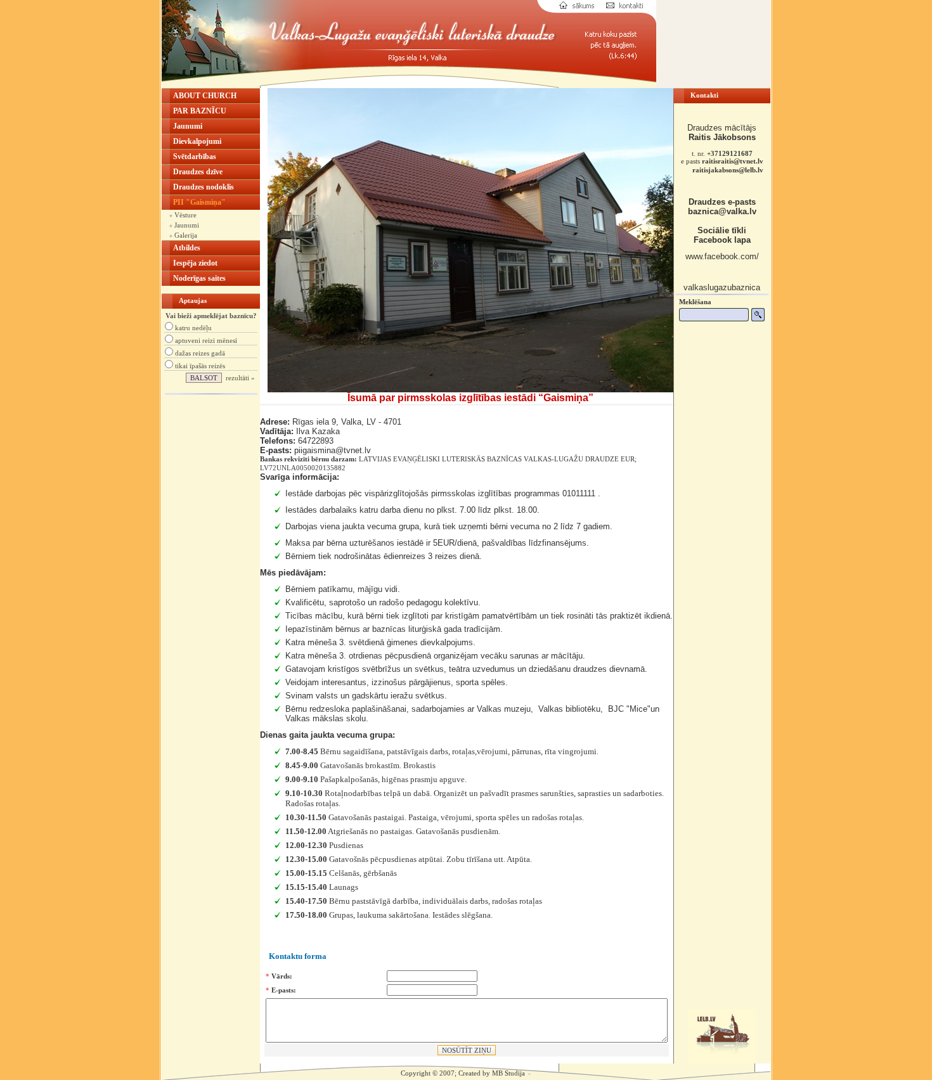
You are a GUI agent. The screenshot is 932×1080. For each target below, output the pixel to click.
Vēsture (184, 215)
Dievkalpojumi (197, 141)
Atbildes (186, 247)
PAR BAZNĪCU (199, 110)
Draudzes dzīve (198, 171)
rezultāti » (240, 378)
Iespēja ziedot (195, 263)
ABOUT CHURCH (204, 95)
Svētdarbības (194, 156)
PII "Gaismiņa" (199, 202)
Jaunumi (187, 126)
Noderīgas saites (199, 278)
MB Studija (508, 1073)
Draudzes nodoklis (203, 187)
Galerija (184, 235)
